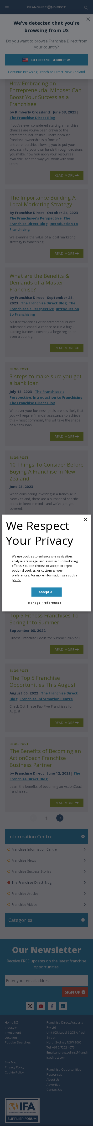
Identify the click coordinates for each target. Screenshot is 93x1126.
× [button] (85, 520)
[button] (46, 602)
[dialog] (46, 563)
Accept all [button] (47, 592)
